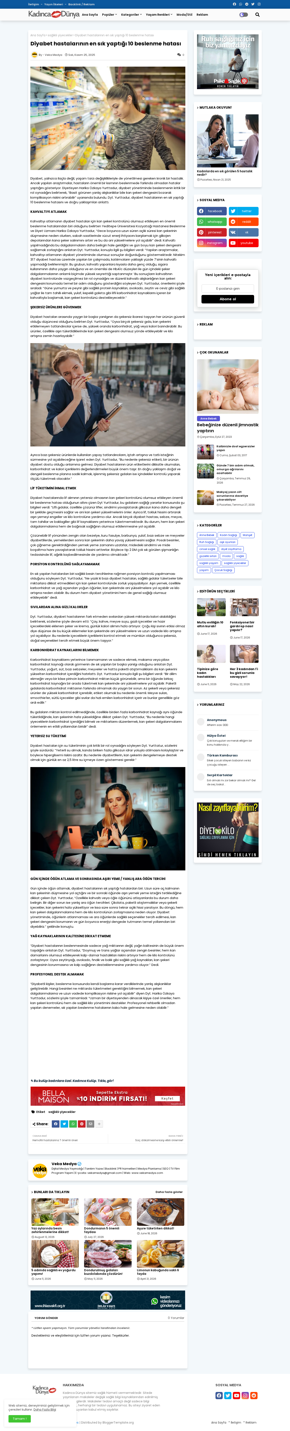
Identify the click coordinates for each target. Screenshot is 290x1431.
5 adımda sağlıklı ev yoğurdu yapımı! (53, 1272)
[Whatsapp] (73, 1124)
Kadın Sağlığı (228, 535)
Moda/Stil (184, 15)
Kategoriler (130, 15)
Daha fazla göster (169, 1192)
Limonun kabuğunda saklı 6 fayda (158, 1272)
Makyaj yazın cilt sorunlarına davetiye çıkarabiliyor (232, 496)
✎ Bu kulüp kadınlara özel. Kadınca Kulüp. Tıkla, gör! (72, 1081)
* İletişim (234, 1422)
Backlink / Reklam (81, 4)
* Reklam (249, 1422)
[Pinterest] (82, 1124)
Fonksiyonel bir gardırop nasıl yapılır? (242, 626)
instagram (214, 243)
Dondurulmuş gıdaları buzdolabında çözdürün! (103, 1272)
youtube (247, 243)
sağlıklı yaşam (208, 563)
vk (246, 232)
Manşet (247, 535)
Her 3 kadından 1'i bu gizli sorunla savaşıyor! (244, 673)
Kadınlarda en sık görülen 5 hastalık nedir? (224, 173)
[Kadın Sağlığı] (228, 140)
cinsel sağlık (207, 549)
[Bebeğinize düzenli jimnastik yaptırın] (228, 386)
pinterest (215, 232)
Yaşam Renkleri (158, 15)
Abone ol (228, 299)
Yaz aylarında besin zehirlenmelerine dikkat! (50, 1230)
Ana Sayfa (90, 15)
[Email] (90, 1124)
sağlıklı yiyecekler (60, 35)
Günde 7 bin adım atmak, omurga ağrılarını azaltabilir (235, 469)
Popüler (108, 15)
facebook (215, 211)
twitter (247, 211)
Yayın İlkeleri (54, 4)
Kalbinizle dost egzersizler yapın (236, 448)
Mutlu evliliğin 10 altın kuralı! (210, 624)
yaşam (204, 570)
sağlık (240, 556)
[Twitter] (64, 1124)
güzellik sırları (208, 556)
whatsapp (215, 222)
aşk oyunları (227, 542)
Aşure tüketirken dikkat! (155, 1228)
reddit (246, 222)
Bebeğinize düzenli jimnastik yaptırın (228, 428)
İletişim (34, 4)
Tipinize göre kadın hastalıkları (207, 673)
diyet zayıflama (231, 549)
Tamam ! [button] (20, 1419)
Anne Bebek (206, 535)
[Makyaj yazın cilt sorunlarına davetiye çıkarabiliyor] (205, 497)
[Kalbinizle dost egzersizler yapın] (205, 452)
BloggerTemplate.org (118, 1422)
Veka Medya (64, 1163)
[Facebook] (55, 1124)
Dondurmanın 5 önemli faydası (101, 1230)
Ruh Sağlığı (206, 542)
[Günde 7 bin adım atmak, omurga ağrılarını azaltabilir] (205, 471)
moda (226, 556)
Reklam (202, 15)
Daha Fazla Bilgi (45, 1409)
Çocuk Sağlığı (223, 570)
